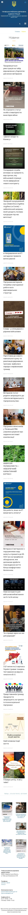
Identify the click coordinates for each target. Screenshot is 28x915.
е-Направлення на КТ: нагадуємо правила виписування (13, 256)
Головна (17, 31)
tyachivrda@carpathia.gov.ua (9, 891)
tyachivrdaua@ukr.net (7, 893)
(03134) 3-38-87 (5, 883)
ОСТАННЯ (24, 794)
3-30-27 (3, 884)
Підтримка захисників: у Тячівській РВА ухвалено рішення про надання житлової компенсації (13, 431)
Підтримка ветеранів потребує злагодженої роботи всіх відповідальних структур (13, 287)
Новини (24, 31)
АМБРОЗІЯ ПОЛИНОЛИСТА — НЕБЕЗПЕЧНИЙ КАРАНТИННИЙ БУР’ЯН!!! (11, 468)
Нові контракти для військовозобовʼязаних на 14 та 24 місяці (13, 594)
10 (18, 794)
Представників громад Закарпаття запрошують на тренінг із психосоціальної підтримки (13, 699)
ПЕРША (6, 794)
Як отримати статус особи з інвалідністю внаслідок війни (12, 112)
